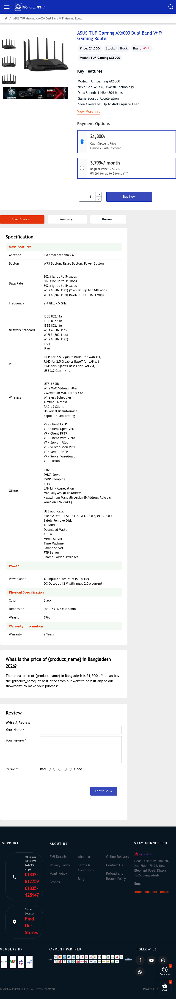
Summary (66, 219)
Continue (101, 791)
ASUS (146, 48)
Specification (21, 219)
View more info (88, 112)
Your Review (15, 740)
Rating (11, 769)
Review (107, 219)
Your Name (14, 730)
